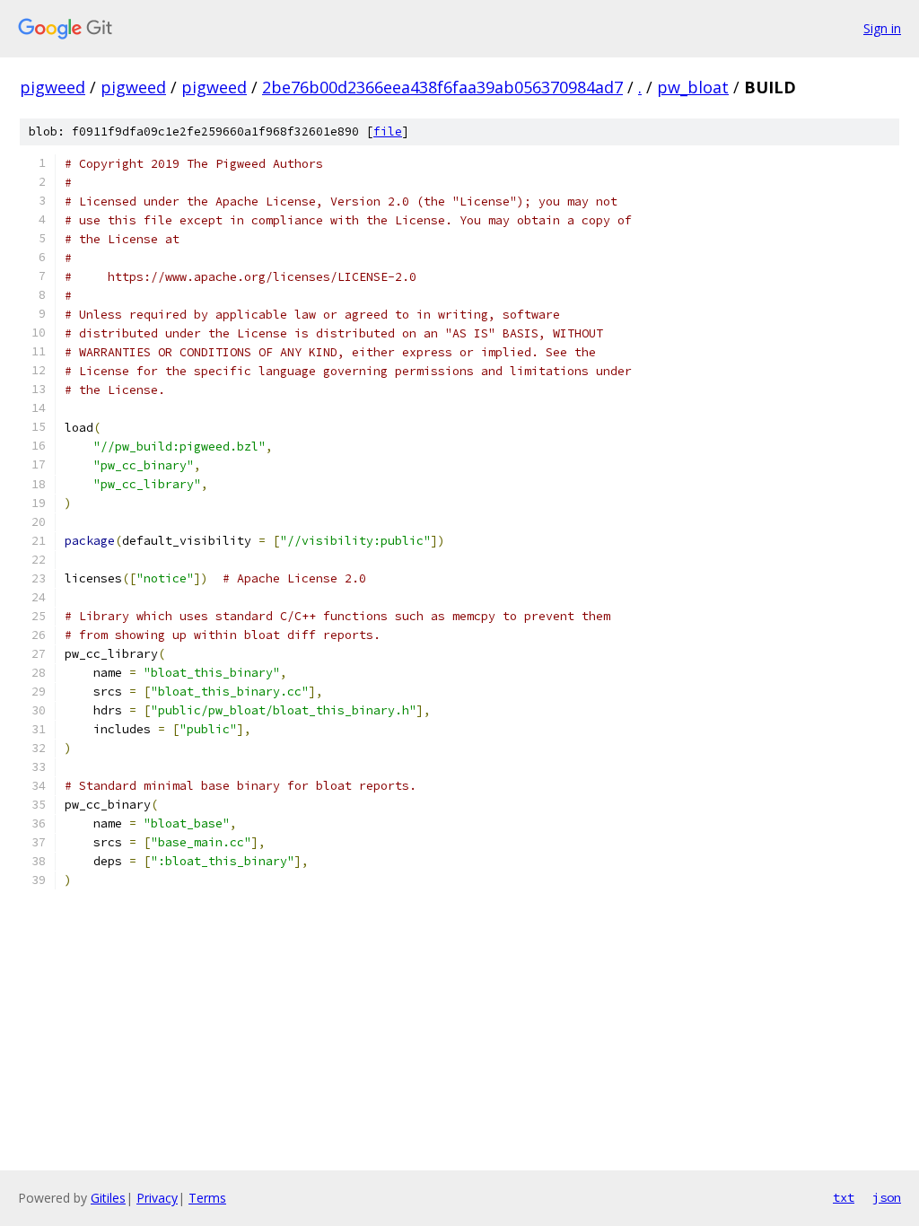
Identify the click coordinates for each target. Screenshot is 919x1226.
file (387, 131)
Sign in (882, 28)
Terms (207, 1197)
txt (843, 1197)
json (886, 1197)
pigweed (52, 87)
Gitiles (108, 1197)
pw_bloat (693, 87)
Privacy (157, 1197)
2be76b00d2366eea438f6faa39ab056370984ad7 (442, 87)
